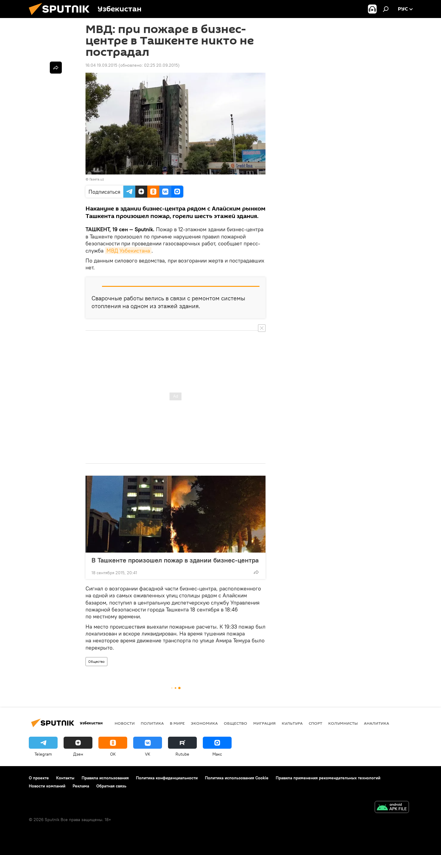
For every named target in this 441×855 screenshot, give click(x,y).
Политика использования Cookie (236, 778)
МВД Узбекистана (128, 250)
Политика (152, 723)
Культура (292, 723)
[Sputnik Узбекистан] (62, 16)
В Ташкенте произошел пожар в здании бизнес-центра (175, 560)
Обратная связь (111, 786)
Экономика (204, 723)
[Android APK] (391, 807)
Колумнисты (343, 723)
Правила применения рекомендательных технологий (328, 778)
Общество (96, 661)
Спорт (315, 723)
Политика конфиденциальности (167, 778)
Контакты (65, 778)
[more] (256, 572)
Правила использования (105, 778)
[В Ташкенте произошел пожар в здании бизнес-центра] (176, 514)
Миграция (264, 723)
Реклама (81, 786)
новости (125, 723)
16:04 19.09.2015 (101, 65)
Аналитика (376, 723)
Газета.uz (96, 179)
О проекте (39, 778)
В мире (177, 723)
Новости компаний (47, 786)
